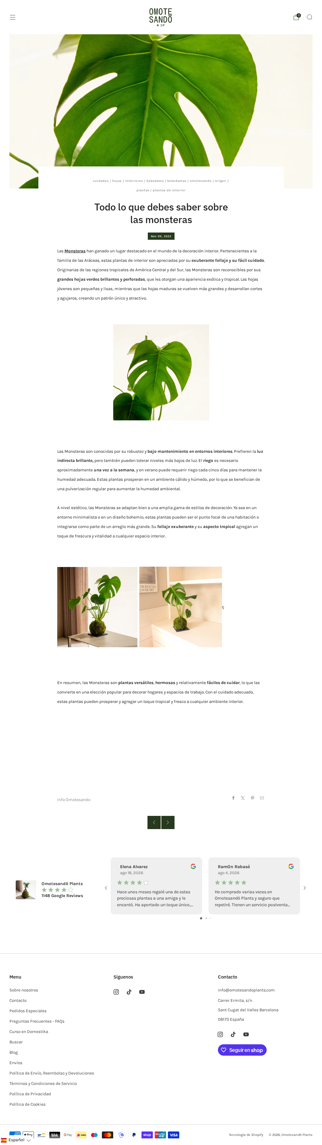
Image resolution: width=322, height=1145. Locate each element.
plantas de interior (169, 190)
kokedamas (176, 181)
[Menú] (12, 17)
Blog (13, 1052)
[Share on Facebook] (233, 797)
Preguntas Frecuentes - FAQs (36, 1021)
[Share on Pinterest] (252, 797)
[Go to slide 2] (206, 918)
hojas (117, 181)
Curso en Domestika (28, 1031)
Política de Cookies (27, 1104)
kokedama (155, 181)
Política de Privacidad (30, 1094)
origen (220, 181)
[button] (15, 1140)
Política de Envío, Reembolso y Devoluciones (51, 1073)
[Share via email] (262, 797)
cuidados (101, 181)
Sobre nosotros (23, 990)
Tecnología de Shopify (246, 1135)
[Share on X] (243, 797)
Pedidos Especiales (28, 1010)
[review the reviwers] (193, 867)
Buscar (16, 1042)
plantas (142, 190)
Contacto (17, 1000)
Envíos (15, 1062)
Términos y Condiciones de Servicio (43, 1083)
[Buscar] (309, 17)
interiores (134, 181)
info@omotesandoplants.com (246, 990)
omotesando (201, 181)
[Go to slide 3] (210, 918)
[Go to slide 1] (201, 918)
